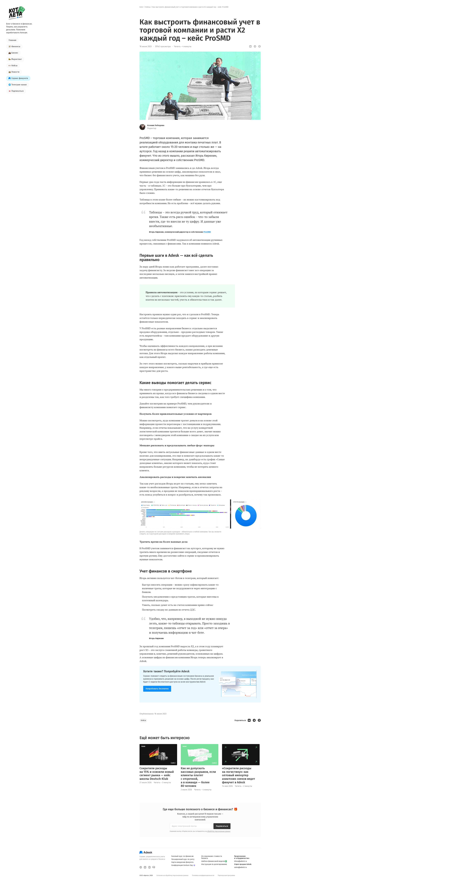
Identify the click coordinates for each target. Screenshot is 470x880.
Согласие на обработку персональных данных (172, 875)
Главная (12, 40)
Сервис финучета (19, 78)
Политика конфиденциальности (203, 875)
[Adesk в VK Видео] (149, 867)
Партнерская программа (226, 875)
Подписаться (17, 91)
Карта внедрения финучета (182, 862)
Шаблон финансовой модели (213, 861)
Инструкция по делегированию (214, 864)
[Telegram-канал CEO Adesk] (141, 867)
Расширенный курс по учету (182, 859)
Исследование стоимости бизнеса (211, 857)
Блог (141, 7)
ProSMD (207, 232)
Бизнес (14, 53)
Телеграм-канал (19, 84)
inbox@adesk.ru (240, 861)
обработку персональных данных (218, 831)
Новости (15, 72)
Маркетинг (16, 59)
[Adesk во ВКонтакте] (145, 867)
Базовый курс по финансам (182, 856)
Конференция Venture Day (182, 865)
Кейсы (14, 65)
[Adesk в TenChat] (153, 867)
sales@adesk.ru (240, 867)
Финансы (15, 46)
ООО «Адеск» (144, 875)
